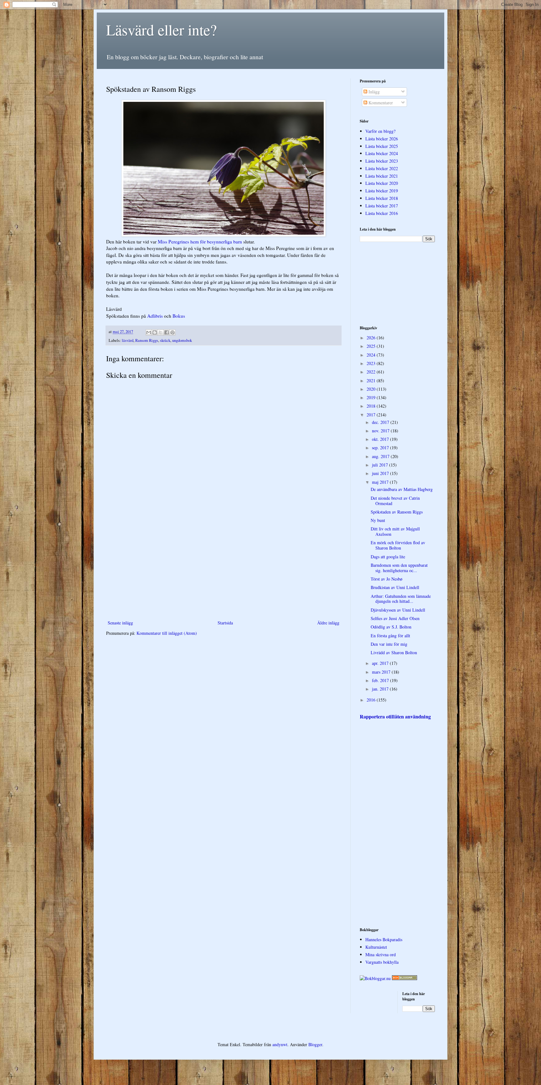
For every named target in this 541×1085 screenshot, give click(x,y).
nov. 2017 (381, 431)
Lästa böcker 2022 (381, 168)
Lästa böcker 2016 (381, 213)
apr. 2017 (381, 663)
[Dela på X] (160, 332)
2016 (372, 700)
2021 (372, 380)
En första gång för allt (390, 636)
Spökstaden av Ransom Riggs (397, 512)
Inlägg (373, 92)
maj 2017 (381, 482)
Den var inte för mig (389, 644)
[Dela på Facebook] (166, 332)
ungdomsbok (182, 340)
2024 (372, 355)
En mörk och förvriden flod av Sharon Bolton (398, 545)
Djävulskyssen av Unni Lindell (398, 610)
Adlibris (155, 316)
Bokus (179, 316)
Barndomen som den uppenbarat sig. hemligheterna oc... (399, 567)
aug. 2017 (381, 456)
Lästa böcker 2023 (381, 161)
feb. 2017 (381, 680)
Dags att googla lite (388, 557)
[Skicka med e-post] (149, 332)
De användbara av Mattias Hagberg (402, 489)
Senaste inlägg (120, 623)
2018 (372, 406)
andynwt (279, 1044)
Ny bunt (378, 520)
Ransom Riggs (146, 340)
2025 (372, 346)
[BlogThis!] (155, 332)
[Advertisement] (223, 567)
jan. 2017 (381, 689)
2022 (372, 372)
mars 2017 (382, 672)
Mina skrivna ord (380, 954)
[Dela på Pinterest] (172, 332)
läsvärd (127, 340)
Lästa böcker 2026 (381, 139)
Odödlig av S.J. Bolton (391, 627)
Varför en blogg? (380, 131)
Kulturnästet (376, 947)
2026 (372, 338)
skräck (165, 340)
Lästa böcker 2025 (381, 146)
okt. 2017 (381, 439)
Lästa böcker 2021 (381, 176)
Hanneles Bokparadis (383, 939)
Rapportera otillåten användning (395, 716)
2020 (372, 389)
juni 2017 (381, 473)
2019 (372, 397)
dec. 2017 (381, 422)
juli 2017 (380, 465)
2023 (372, 363)
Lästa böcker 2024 (381, 153)
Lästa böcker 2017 (381, 206)
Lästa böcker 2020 (381, 183)
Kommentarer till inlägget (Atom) (167, 633)
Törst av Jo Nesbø (386, 579)
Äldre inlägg (328, 623)
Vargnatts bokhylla (382, 962)
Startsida (225, 623)
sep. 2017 (381, 448)
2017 (372, 415)
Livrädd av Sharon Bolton (394, 652)
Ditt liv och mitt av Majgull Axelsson (395, 531)
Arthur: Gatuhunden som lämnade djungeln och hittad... (401, 598)
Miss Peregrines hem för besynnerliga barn (200, 241)
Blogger (315, 1044)
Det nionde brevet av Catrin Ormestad (395, 500)
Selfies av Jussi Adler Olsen (395, 618)
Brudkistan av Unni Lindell (395, 587)
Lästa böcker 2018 (381, 198)
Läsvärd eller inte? (161, 29)
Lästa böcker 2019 (381, 191)
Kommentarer (380, 103)
